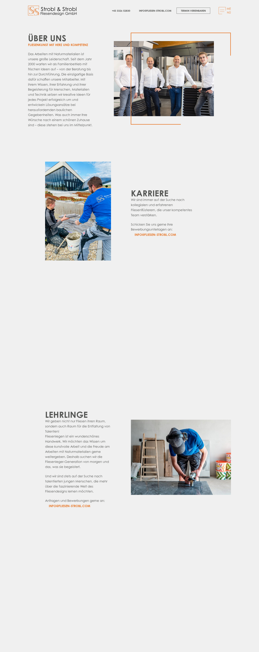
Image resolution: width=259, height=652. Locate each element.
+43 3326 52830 (121, 10)
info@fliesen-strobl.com (155, 10)
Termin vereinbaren (193, 10)
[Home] (52, 11)
